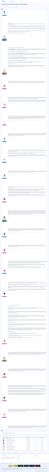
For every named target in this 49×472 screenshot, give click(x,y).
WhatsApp (21, 465)
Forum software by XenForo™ (8, 463)
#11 (46, 216)
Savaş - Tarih (28, 440)
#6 (46, 121)
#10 (46, 198)
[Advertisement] (27, 17)
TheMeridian (3, 5)
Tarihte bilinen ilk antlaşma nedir (10, 449)
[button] (13, 1)
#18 (46, 373)
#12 (46, 233)
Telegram (32, 465)
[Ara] (46, 1)
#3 (46, 69)
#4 (46, 85)
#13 (46, 249)
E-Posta (37, 465)
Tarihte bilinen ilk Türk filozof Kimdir (10, 446)
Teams (26, 465)
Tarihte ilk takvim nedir (9, 443)
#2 (46, 35)
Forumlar (18, 458)
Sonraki (5, 430)
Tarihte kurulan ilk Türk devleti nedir (10, 440)
